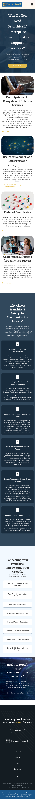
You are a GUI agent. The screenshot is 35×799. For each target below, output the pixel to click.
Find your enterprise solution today (10, 185)
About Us (17, 751)
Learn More (5, 131)
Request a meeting (17, 65)
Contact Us (17, 731)
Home (18, 746)
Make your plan (6, 231)
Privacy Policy (25, 787)
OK (27, 796)
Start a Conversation (17, 693)
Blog (17, 763)
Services (17, 757)
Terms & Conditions (11, 787)
